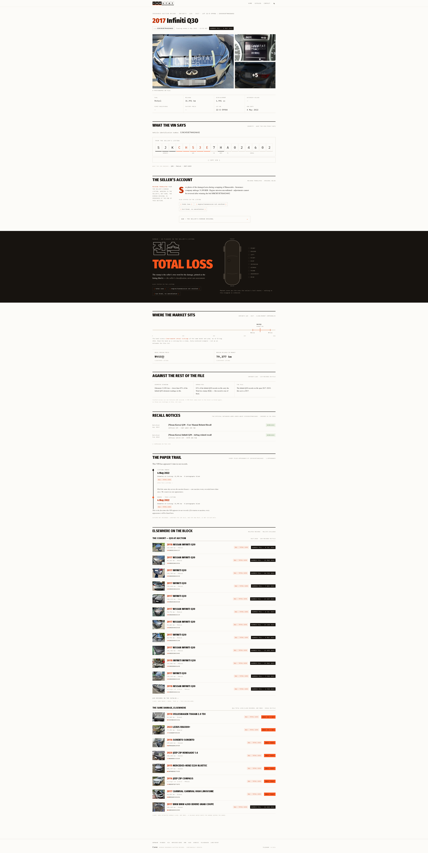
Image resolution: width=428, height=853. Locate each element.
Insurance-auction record (164, 13)
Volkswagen (205, 842)
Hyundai (162, 842)
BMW (185, 842)
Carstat (155, 847)
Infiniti (183, 13)
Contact (267, 3)
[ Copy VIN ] (214, 160)
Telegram (266, 847)
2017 (197, 13)
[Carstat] (163, 3)
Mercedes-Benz (177, 842)
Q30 (191, 13)
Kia (168, 842)
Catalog (258, 3)
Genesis (196, 842)
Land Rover (214, 842)
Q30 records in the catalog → (165, 698)
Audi (189, 842)
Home (250, 3)
